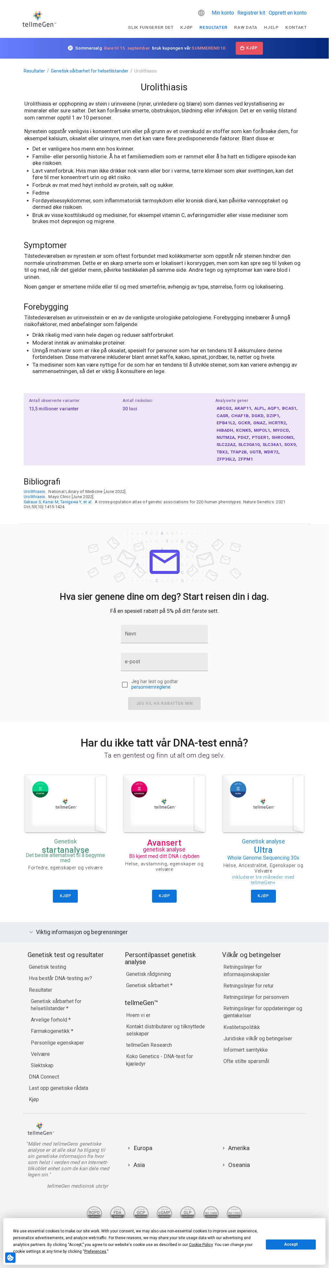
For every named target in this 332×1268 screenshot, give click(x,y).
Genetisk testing (47, 967)
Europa (143, 1148)
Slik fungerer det (151, 27)
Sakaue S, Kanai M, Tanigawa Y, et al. (58, 501)
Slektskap (42, 1065)
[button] (201, 13)
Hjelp (271, 27)
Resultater (213, 27)
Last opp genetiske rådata (58, 1088)
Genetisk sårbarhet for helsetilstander (89, 71)
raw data (245, 27)
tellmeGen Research (149, 1045)
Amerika (239, 1148)
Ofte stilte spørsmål (246, 1061)
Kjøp (186, 27)
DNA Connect (44, 1077)
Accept (291, 1244)
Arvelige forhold (49, 1020)
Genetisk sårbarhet (148, 985)
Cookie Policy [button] (201, 1244)
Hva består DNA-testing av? (60, 978)
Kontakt (296, 27)
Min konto (223, 13)
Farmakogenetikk (51, 1031)
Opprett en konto (288, 13)
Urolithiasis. (35, 491)
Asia (139, 1164)
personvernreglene (151, 687)
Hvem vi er (138, 1015)
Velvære (40, 1054)
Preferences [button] (95, 1251)
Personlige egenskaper (57, 1043)
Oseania (239, 1164)
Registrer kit (251, 13)
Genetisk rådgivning (148, 974)
